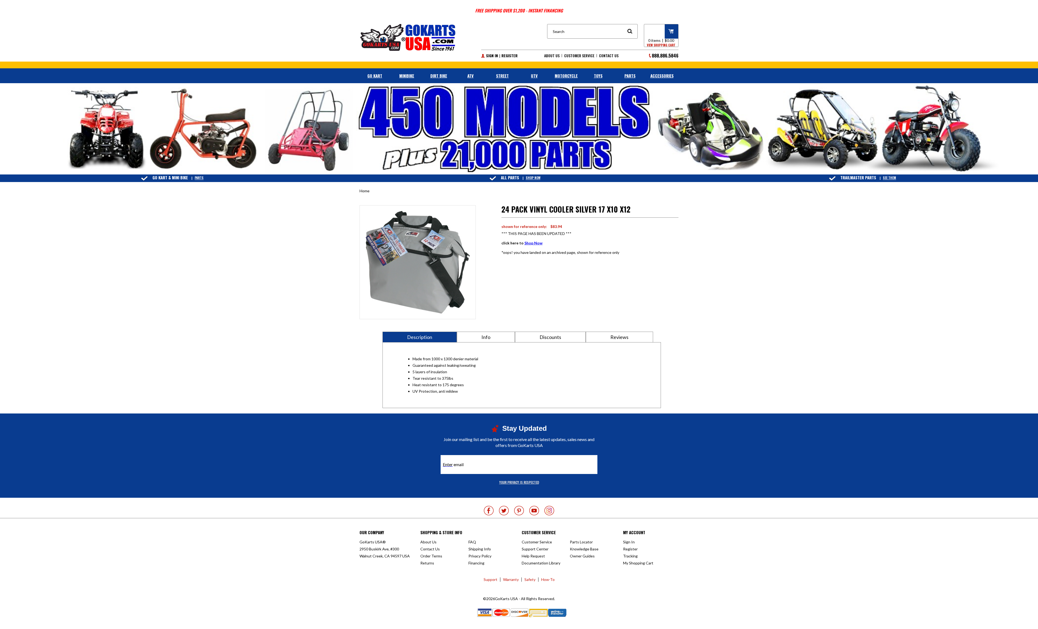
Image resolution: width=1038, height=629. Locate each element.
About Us (552, 55)
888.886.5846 (665, 55)
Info (485, 337)
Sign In (492, 55)
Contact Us (608, 55)
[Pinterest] (519, 510)
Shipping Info (479, 549)
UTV (534, 76)
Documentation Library (541, 563)
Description (419, 337)
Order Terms (431, 556)
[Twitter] (504, 510)
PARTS (630, 76)
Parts (199, 178)
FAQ (472, 542)
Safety (529, 579)
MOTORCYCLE (566, 76)
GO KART (374, 76)
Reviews (619, 337)
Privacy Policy (479, 556)
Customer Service (579, 55)
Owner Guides (582, 556)
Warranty (511, 579)
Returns (427, 563)
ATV (470, 76)
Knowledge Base (584, 549)
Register (509, 55)
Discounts (550, 337)
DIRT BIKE (438, 76)
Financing (476, 563)
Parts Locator (581, 542)
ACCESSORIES (662, 76)
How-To (548, 579)
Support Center (535, 549)
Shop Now (533, 178)
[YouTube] (534, 510)
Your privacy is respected (519, 482)
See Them (889, 178)
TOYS (598, 76)
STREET (502, 76)
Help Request (533, 556)
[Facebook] (489, 510)
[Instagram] (549, 510)
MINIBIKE (406, 76)
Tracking (630, 556)
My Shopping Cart (638, 563)
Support (490, 579)
